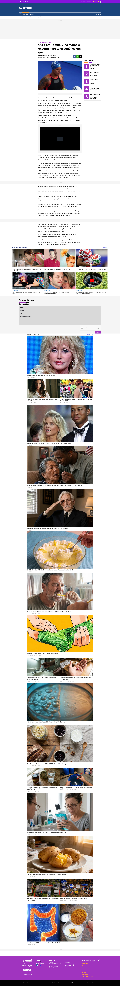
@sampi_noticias (40, 962)
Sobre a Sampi (26, 982)
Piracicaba (85, 974)
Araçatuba (85, 963)
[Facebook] (74, 56)
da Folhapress (53, 55)
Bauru (83, 965)
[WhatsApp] (77, 56)
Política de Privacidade (58, 982)
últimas (25, 14)
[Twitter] (80, 56)
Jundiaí (84, 972)
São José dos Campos (88, 976)
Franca (84, 970)
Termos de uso (41, 982)
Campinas (85, 968)
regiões (32, 14)
